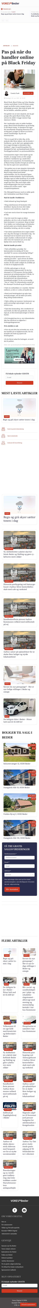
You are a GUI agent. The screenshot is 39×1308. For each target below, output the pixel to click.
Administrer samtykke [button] (9, 1234)
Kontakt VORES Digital (9, 1231)
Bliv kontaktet (12, 889)
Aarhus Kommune (8, 1261)
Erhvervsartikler (7, 1258)
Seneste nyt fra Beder (9, 1246)
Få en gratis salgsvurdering (11, 1264)
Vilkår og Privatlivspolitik (10, 1228)
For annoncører (7, 1225)
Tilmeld (19, 383)
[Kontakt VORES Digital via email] (24, 1210)
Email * (7, 862)
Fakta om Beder (7, 1255)
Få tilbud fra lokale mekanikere (12, 1267)
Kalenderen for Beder (9, 1252)
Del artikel (27, 93)
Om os (4, 1222)
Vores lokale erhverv (9, 1249)
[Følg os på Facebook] (14, 1210)
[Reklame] (19, 355)
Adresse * (7, 871)
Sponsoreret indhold (9, 1270)
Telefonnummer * (10, 854)
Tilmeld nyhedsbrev (28, 1305)
